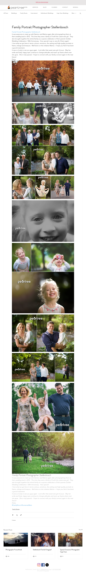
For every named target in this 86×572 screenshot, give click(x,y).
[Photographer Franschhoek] (16, 540)
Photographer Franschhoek (14, 550)
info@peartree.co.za (46, 569)
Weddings (14, 13)
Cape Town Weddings (62, 13)
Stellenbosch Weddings (47, 13)
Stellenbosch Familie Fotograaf (42, 550)
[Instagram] (38, 565)
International (34, 13)
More (73, 13)
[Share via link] (21, 515)
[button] (80, 13)
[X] (47, 565)
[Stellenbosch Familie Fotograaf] (43, 540)
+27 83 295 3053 (56, 569)
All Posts (6, 13)
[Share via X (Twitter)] (17, 515)
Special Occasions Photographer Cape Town (70, 551)
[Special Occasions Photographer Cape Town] (70, 540)
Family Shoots (23, 13)
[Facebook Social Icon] (43, 565)
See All (80, 529)
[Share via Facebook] (13, 515)
